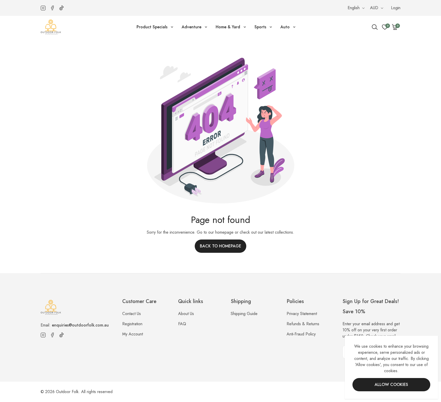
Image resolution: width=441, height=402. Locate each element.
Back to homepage (220, 246)
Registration (132, 324)
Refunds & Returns (303, 324)
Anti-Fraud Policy (301, 334)
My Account (132, 334)
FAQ (182, 324)
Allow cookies (391, 384)
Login (395, 8)
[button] (395, 27)
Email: (75, 325)
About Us (186, 314)
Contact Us (131, 314)
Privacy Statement (302, 314)
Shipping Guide (244, 314)
